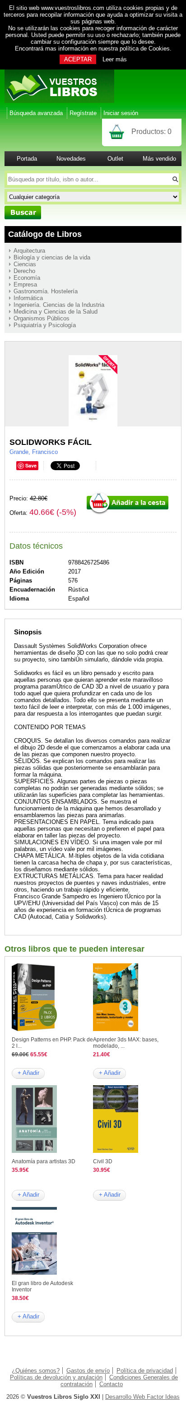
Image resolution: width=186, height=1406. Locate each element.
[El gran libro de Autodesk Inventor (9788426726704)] (34, 1272)
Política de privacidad (144, 1370)
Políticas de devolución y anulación (56, 1377)
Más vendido (159, 158)
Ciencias (25, 264)
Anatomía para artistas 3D (43, 1161)
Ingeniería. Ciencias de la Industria (59, 304)
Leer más (114, 59)
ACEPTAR (78, 59)
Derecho (24, 271)
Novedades (71, 158)
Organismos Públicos (42, 318)
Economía (27, 277)
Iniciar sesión (120, 113)
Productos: (151, 131)
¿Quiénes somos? (36, 1370)
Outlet (115, 158)
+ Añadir (28, 1072)
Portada (27, 158)
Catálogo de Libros (45, 234)
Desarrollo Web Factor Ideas (142, 1396)
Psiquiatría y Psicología (45, 325)
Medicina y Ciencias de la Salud (56, 311)
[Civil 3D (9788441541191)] (115, 1150)
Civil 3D (102, 1161)
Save (31, 465)
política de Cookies (145, 48)
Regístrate (83, 113)
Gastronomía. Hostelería (46, 291)
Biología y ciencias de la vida (52, 257)
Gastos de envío (88, 1370)
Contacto (111, 1384)
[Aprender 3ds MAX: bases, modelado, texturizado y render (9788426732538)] (115, 1029)
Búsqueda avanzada (36, 113)
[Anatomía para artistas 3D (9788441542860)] (34, 1150)
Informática (28, 298)
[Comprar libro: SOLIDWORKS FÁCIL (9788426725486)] (127, 513)
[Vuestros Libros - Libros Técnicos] (59, 100)
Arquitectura (29, 250)
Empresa (25, 284)
